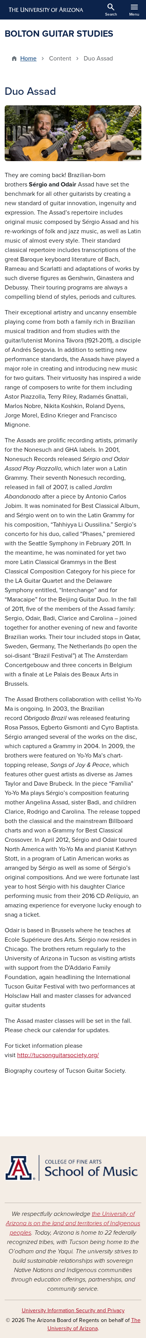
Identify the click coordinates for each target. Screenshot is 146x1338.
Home (28, 58)
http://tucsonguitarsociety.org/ (58, 1055)
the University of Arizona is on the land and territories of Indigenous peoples (73, 1223)
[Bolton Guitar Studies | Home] (73, 1168)
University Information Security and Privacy (73, 1310)
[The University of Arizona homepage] (45, 10)
